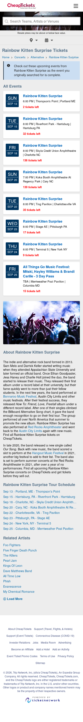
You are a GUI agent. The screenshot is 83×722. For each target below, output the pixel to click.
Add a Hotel (43, 649)
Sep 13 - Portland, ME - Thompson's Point (31, 491)
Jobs (35, 642)
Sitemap (40, 663)
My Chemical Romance (18, 591)
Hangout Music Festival (48, 453)
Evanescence (12, 586)
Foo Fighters (11, 545)
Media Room (48, 642)
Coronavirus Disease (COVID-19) (55, 635)
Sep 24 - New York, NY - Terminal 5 (27, 523)
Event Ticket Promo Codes (22, 656)
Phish (7, 581)
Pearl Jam (10, 560)
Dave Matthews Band (17, 571)
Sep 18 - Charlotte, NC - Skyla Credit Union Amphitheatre (40, 502)
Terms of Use (47, 656)
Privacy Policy (66, 656)
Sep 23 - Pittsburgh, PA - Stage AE (26, 518)
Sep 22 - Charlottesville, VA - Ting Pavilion (31, 512)
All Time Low (11, 576)
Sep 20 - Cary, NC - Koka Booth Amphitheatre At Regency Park (40, 507)
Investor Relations (19, 642)
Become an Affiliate (22, 649)
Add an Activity (60, 649)
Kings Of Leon (12, 565)
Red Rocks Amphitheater (45, 427)
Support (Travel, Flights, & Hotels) (53, 629)
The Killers (10, 555)
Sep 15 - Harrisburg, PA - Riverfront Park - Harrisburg (39, 497)
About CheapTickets (19, 629)
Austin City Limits (30, 431)
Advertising (64, 642)
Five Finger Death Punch (20, 550)
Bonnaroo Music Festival (19, 396)
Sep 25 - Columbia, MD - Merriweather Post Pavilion (38, 528)
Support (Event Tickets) (19, 635)
